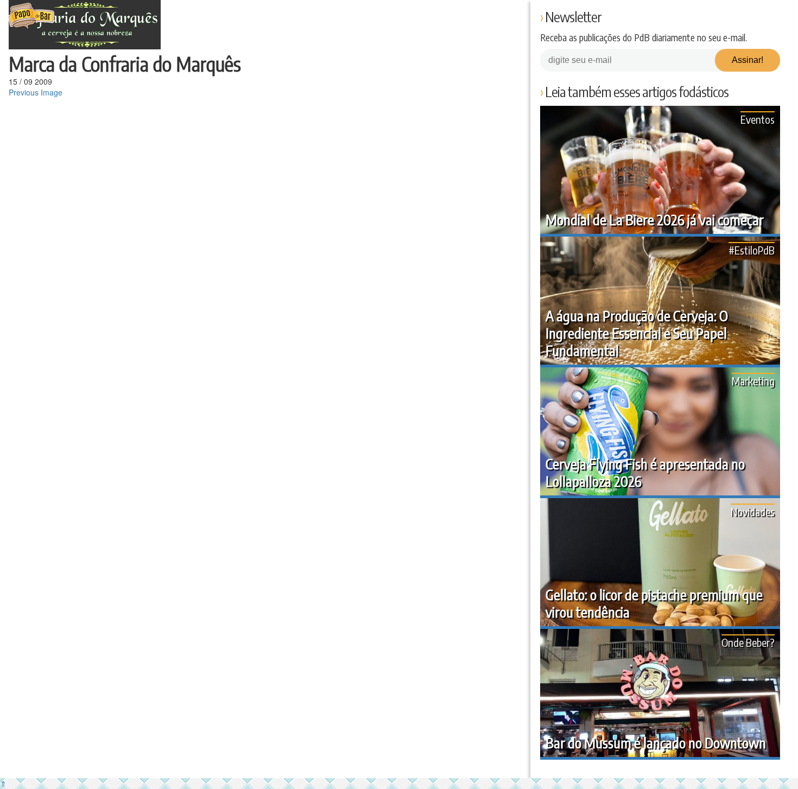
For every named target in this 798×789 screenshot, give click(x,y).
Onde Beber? (748, 642)
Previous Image (35, 92)
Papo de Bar (31, 16)
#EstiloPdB (752, 250)
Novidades (753, 511)
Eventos (757, 119)
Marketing (753, 380)
